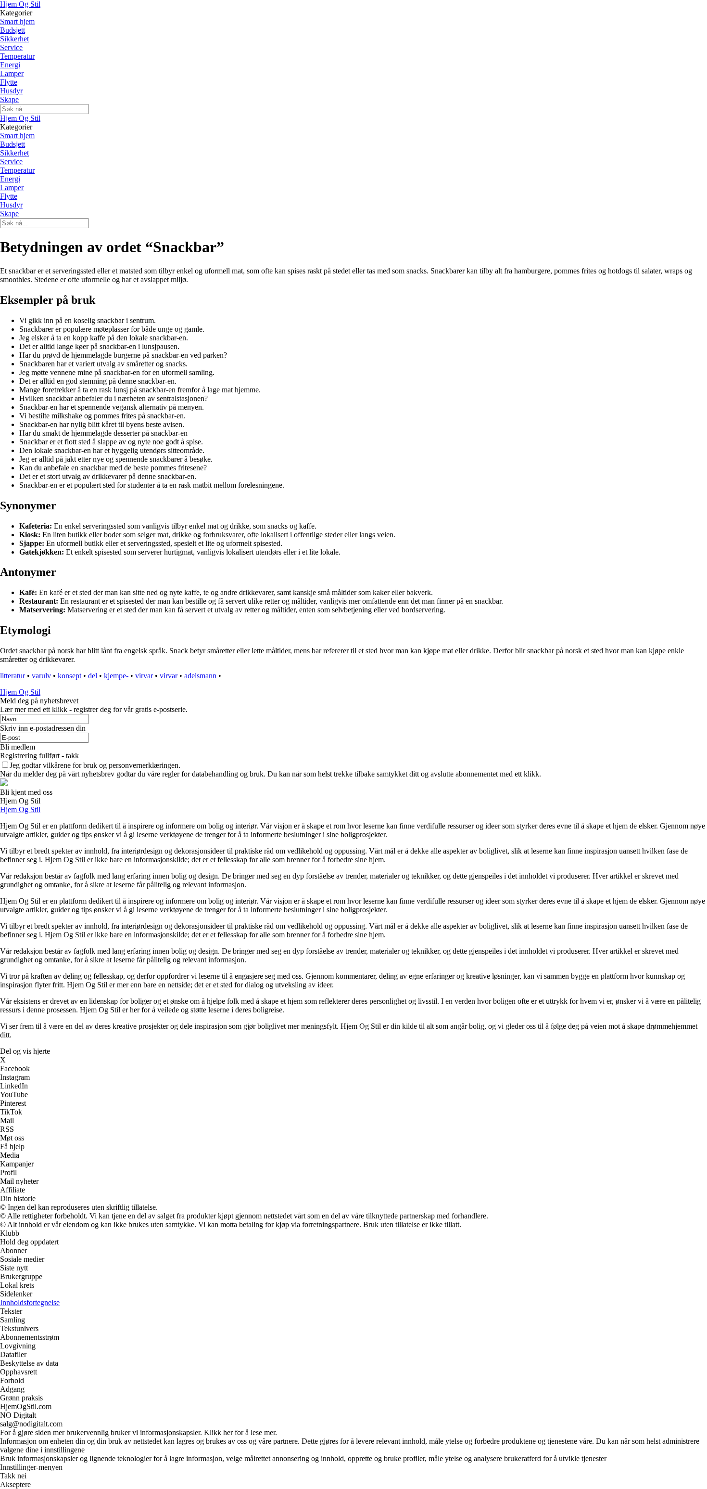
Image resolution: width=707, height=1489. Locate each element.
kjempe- (116, 676)
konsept (69, 676)
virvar (144, 676)
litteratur (12, 676)
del (92, 676)
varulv (41, 676)
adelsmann (200, 676)
